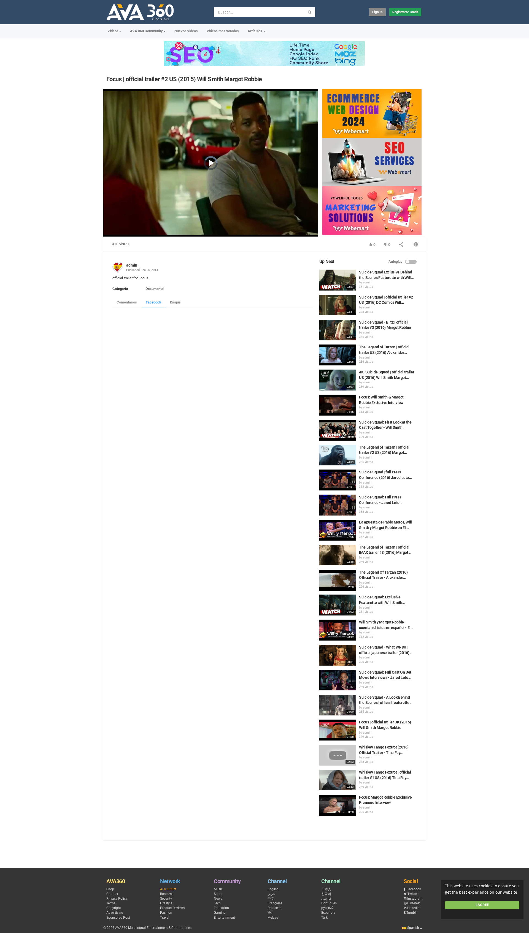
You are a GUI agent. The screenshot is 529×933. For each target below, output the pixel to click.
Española (328, 913)
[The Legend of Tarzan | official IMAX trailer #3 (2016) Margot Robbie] (337, 555)
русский (327, 908)
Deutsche (274, 908)
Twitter (412, 894)
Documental (154, 289)
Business (166, 894)
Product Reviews (172, 908)
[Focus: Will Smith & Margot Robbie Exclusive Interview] (337, 405)
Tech (217, 903)
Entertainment (224, 918)
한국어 (326, 894)
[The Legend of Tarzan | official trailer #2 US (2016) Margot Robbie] (337, 455)
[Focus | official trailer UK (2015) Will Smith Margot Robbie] (337, 730)
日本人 (326, 889)
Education (221, 908)
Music (218, 889)
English (273, 889)
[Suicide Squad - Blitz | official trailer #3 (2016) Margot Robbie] (337, 330)
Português (329, 903)
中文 (271, 899)
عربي (271, 894)
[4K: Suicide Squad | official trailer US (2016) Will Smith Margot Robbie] (337, 380)
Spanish (413, 928)
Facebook (153, 302)
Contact (112, 894)
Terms (110, 903)
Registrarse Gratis (405, 12)
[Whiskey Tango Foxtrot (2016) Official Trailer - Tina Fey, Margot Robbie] (337, 755)
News (218, 899)
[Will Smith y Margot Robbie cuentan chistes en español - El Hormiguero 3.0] (337, 630)
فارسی (326, 899)
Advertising (114, 913)
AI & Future (168, 889)
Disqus (175, 302)
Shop (110, 889)
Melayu (273, 918)
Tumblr (411, 913)
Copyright (113, 908)
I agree (482, 904)
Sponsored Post (118, 918)
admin (131, 265)
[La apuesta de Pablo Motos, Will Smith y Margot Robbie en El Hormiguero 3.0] (337, 530)
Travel (164, 918)
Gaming (220, 913)
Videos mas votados (223, 31)
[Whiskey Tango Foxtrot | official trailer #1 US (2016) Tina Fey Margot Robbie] (337, 780)
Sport (218, 894)
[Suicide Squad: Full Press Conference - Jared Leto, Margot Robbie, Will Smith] (337, 505)
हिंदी (270, 913)
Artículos (255, 31)
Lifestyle (166, 903)
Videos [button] (112, 31)
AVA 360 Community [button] (146, 31)
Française (275, 903)
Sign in (377, 12)
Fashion (166, 913)
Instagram (415, 899)
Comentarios (127, 302)
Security (166, 899)
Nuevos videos (186, 31)
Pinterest (413, 903)
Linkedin (413, 908)
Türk (324, 918)
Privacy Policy (116, 899)
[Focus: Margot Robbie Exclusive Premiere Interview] (337, 805)
